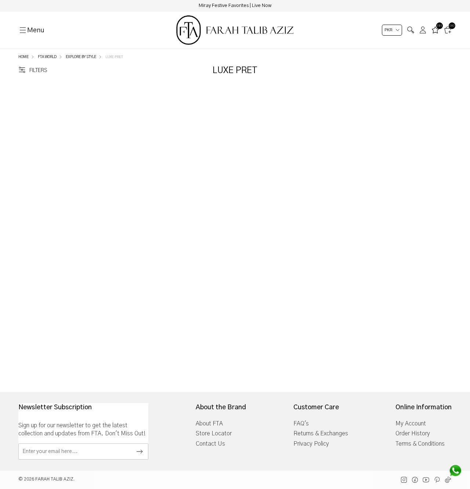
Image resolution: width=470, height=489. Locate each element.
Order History (412, 433)
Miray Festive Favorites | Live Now (235, 5)
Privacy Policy (311, 444)
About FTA (209, 424)
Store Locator (214, 433)
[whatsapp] (455, 471)
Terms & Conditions (420, 444)
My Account (410, 424)
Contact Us (210, 444)
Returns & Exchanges (320, 433)
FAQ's (301, 424)
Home (23, 57)
